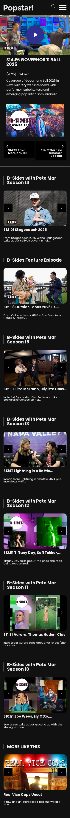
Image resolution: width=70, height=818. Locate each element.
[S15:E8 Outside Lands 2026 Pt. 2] (35, 286)
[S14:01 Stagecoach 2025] (35, 208)
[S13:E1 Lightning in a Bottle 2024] (35, 449)
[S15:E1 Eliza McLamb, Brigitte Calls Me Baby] (35, 367)
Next (61, 208)
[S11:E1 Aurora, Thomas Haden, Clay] (35, 613)
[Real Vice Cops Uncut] (35, 772)
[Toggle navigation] (64, 7)
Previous (8, 208)
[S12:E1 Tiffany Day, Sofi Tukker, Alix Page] (35, 531)
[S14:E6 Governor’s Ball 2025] (18, 8)
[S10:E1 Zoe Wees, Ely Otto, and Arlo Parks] (35, 695)
